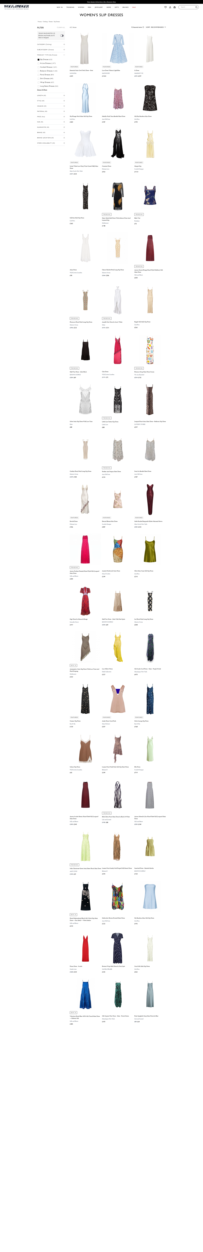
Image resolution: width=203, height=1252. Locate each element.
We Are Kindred (139, 375)
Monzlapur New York (140, 672)
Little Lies (105, 425)
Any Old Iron (106, 119)
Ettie (71, 424)
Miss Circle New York (76, 171)
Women (40, 21)
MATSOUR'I (106, 73)
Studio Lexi (73, 969)
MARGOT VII (138, 73)
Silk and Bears (138, 275)
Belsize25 (105, 770)
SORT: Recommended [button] (155, 27)
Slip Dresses (57, 21)
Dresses (51, 21)
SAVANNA (73, 73)
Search (183, 7)
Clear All (61, 27)
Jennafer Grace (74, 622)
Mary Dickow (106, 724)
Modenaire (105, 223)
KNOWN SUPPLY (75, 375)
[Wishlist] (165, 7)
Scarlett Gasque (138, 169)
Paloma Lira (105, 169)
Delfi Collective (106, 672)
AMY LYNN (73, 871)
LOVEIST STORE (139, 424)
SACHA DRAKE (107, 969)
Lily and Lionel (106, 820)
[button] (170, 7)
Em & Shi (72, 724)
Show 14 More (42, 90)
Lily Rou (72, 119)
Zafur (103, 325)
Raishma (136, 221)
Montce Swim (106, 273)
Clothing (45, 21)
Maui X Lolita (106, 574)
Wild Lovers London (76, 273)
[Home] (16, 7)
